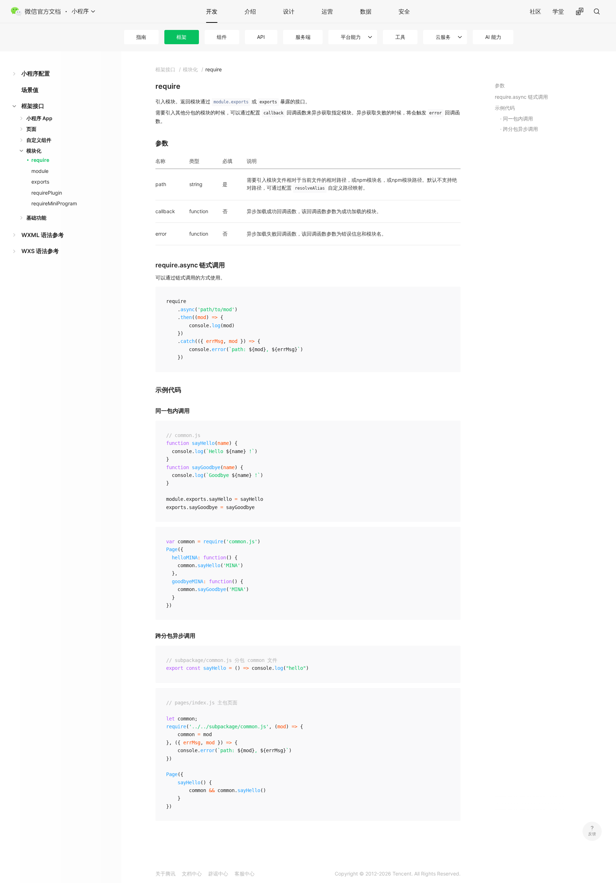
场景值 (29, 89)
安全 (404, 11)
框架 (181, 37)
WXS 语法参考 (40, 251)
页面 (31, 129)
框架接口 (32, 105)
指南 (141, 37)
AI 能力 (493, 37)
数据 (365, 11)
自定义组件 (38, 140)
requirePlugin (46, 193)
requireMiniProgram (54, 203)
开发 (211, 11)
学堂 (558, 11)
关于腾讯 (165, 874)
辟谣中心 (218, 874)
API (261, 37)
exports (40, 182)
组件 (222, 37)
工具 (400, 37)
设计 (288, 11)
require (40, 160)
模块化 (33, 151)
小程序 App (39, 118)
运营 (327, 11)
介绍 (250, 11)
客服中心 (245, 874)
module (39, 171)
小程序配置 (35, 73)
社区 (535, 11)
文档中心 (192, 874)
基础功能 (36, 218)
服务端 (303, 37)
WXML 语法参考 (42, 234)
